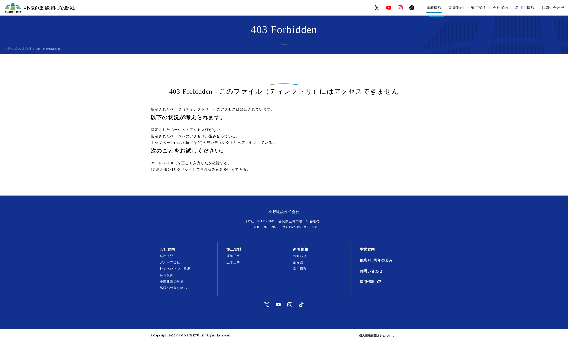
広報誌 (298, 262)
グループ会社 (170, 262)
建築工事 (233, 256)
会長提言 (167, 275)
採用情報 (300, 268)
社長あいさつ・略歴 (175, 268)
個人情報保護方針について (377, 335)
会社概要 (167, 256)
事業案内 (456, 8)
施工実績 (478, 8)
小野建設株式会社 (18, 49)
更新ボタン (162, 169)
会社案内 (500, 8)
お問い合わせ (553, 8)
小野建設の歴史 (172, 281)
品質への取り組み (173, 288)
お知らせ (300, 256)
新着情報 (434, 8)
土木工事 (233, 262)
